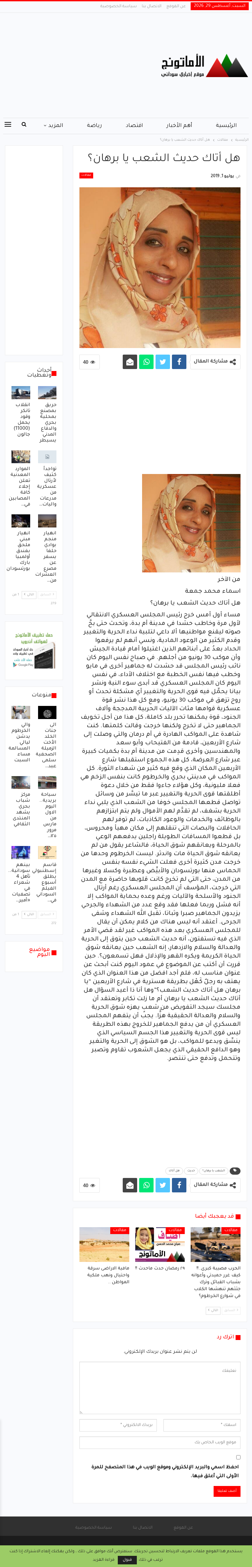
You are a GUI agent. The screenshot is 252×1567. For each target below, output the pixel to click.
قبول (127, 1560)
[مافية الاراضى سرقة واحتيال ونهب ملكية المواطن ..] (104, 1244)
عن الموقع (176, 6)
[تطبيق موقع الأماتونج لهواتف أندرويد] (33, 651)
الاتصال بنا (151, 6)
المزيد (55, 126)
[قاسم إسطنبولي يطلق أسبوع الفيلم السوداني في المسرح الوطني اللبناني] (47, 852)
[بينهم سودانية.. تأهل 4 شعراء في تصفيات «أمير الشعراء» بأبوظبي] (20, 852)
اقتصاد (134, 126)
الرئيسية (226, 126)
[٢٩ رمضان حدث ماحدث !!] (160, 1244)
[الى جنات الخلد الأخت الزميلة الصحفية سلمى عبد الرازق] (47, 712)
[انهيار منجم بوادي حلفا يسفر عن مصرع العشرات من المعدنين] (47, 520)
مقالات (86, 175)
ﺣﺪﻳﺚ (191, 1171)
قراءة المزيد (104, 1560)
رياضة (94, 126)
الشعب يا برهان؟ (213, 1171)
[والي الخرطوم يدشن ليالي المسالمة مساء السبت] (20, 712)
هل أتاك (174, 1171)
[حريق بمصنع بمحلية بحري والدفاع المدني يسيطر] (47, 392)
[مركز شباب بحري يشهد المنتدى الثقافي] (20, 782)
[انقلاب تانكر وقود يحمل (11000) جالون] (20, 392)
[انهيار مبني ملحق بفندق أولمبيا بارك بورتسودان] (20, 520)
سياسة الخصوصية (118, 6)
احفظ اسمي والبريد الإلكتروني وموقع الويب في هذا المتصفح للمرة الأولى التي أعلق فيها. (165, 1472)
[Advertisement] (84, 65)
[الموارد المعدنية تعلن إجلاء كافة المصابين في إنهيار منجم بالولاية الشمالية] (20, 457)
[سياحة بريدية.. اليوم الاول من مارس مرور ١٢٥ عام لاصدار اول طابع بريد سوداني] (47, 782)
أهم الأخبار (179, 126)
